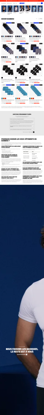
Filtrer (41, 18)
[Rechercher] (38, 3)
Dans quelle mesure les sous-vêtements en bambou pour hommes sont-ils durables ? (21, 126)
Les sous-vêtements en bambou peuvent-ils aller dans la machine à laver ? (21, 129)
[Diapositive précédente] (3, 28)
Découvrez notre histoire (21, 354)
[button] (37, 18)
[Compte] (40, 3)
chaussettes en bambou (14, 174)
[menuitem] (16, 3)
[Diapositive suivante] (13, 28)
